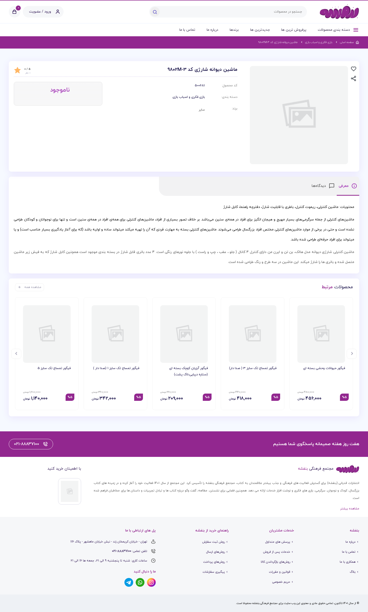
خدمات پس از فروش (276, 552)
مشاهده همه (32, 287)
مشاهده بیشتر (349, 509)
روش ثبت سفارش (213, 542)
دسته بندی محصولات (334, 30)
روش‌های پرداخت (214, 562)
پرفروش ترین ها (293, 30)
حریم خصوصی (281, 582)
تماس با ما (187, 30)
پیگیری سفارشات (214, 572)
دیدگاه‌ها (319, 186)
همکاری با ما (347, 562)
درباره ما (212, 30)
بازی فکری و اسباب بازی (188, 97)
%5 (344, 397)
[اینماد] (69, 491)
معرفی (344, 186)
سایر (202, 110)
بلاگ (352, 572)
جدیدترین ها (260, 30)
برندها (234, 30)
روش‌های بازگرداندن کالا (275, 562)
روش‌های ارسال (215, 552)
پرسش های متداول (277, 542)
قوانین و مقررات (279, 572)
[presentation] (352, 354)
